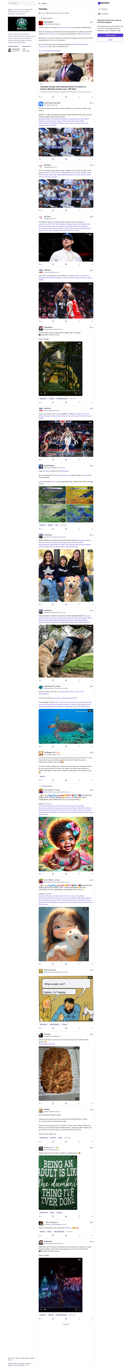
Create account (110, 35)
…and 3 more (63, 525)
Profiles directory (25, 1358)
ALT (91, 206)
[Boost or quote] (53, 97)
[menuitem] (60, 368)
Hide (90, 129)
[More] (92, 97)
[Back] (39, 3)
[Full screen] (79, 393)
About (13, 1358)
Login (110, 40)
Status (18, 1358)
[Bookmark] (79, 97)
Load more (66, 1324)
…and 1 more (72, 398)
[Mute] (45, 393)
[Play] (41, 393)
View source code (19, 1365)
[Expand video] (76, 393)
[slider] (60, 390)
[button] (60, 368)
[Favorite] (66, 97)
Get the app (21, 1363)
